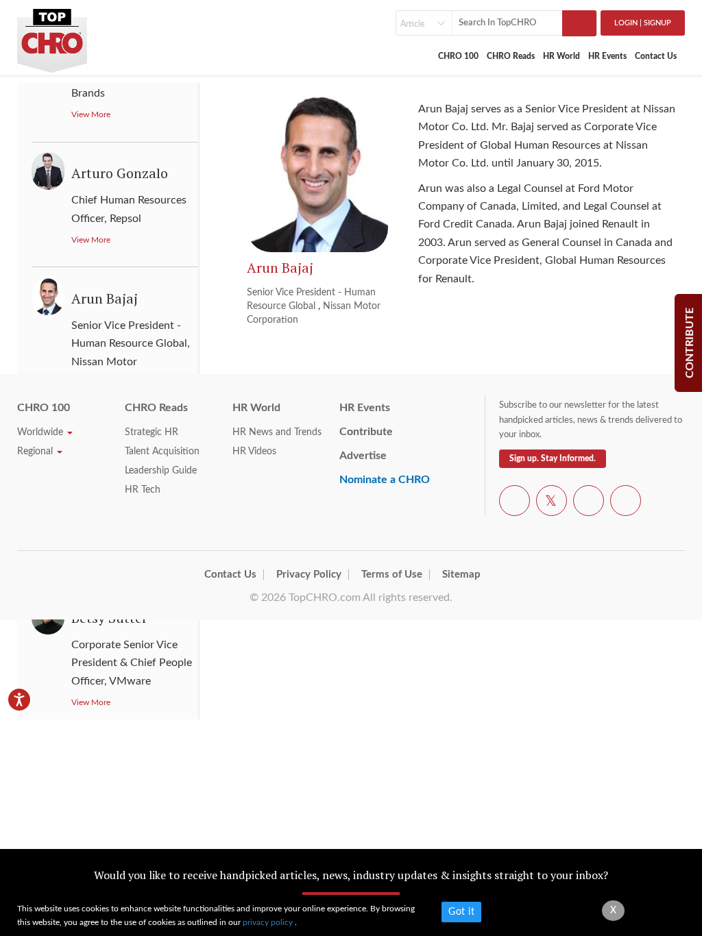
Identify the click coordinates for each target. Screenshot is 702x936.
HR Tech (142, 490)
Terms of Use (391, 574)
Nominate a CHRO (384, 479)
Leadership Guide (161, 471)
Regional (36, 451)
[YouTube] (588, 503)
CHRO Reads (511, 56)
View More (90, 114)
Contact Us (656, 56)
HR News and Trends (277, 432)
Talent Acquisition (162, 451)
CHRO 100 (458, 56)
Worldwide (41, 432)
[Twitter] (551, 503)
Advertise (363, 455)
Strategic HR (151, 432)
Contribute (366, 431)
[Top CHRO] (52, 35)
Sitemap (461, 574)
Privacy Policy (308, 574)
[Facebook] (514, 503)
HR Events (607, 56)
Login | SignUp (642, 23)
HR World (561, 56)
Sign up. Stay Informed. (552, 458)
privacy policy (269, 922)
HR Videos (254, 451)
